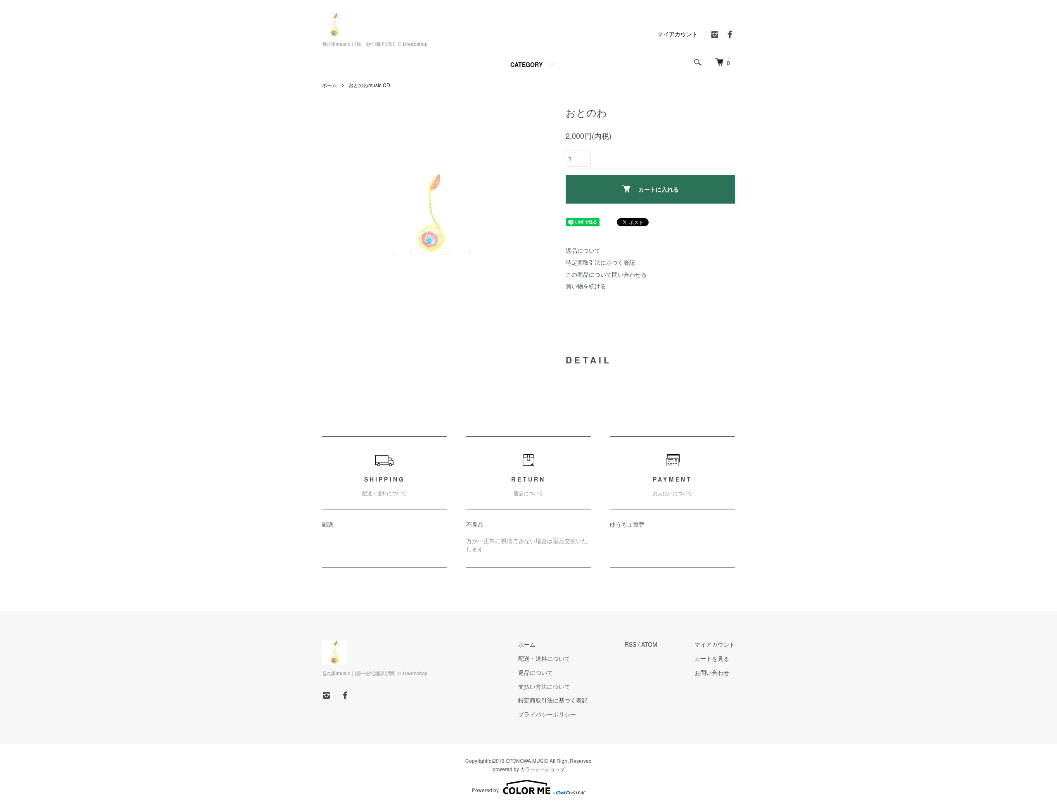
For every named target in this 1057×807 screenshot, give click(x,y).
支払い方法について (544, 686)
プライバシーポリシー (547, 714)
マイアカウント (677, 34)
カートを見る (711, 658)
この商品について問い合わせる (606, 274)
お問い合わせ (711, 672)
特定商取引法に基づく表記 (600, 262)
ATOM (649, 644)
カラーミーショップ (542, 768)
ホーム (329, 84)
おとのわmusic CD (369, 84)
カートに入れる (658, 189)
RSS (630, 644)
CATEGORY (526, 64)
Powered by (485, 789)
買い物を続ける (586, 286)
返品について (583, 250)
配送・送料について (544, 658)
